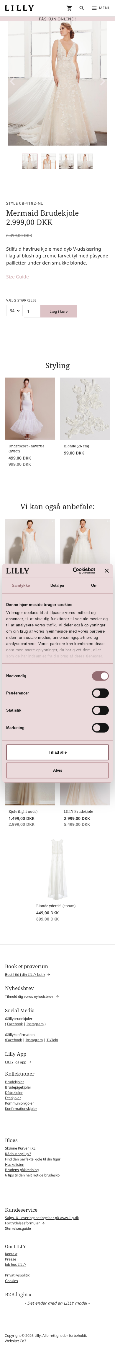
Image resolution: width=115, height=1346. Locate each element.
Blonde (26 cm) (76, 446)
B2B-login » (18, 1294)
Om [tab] (94, 585)
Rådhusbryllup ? (18, 1153)
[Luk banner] (107, 570)
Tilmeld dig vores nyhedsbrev (29, 996)
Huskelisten (14, 1164)
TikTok (52, 1039)
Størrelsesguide (18, 1228)
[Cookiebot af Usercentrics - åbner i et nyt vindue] (71, 570)
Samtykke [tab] (21, 585)
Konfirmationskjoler (21, 1108)
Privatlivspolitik (17, 1275)
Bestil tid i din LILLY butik (25, 974)
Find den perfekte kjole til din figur (32, 1159)
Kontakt (11, 1253)
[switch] (100, 693)
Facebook (15, 1023)
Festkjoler (13, 1097)
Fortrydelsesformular (22, 1223)
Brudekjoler (14, 1081)
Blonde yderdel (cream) (55, 905)
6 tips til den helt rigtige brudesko (32, 1175)
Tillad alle (58, 752)
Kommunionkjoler (19, 1103)
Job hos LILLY (15, 1264)
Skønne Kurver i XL (20, 1148)
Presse (10, 1259)
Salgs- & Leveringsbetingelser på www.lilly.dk (42, 1217)
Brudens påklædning (22, 1169)
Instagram (35, 1023)
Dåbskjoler (14, 1092)
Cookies (11, 1280)
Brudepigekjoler (18, 1087)
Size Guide (17, 276)
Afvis (57, 770)
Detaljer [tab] (57, 585)
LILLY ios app (15, 1062)
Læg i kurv (59, 311)
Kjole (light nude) (23, 811)
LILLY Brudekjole (78, 811)
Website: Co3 (15, 1340)
